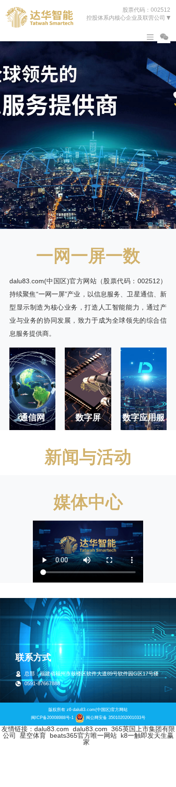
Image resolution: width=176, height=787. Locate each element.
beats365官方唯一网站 (83, 735)
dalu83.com (51, 729)
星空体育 (33, 735)
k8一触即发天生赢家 (128, 739)
